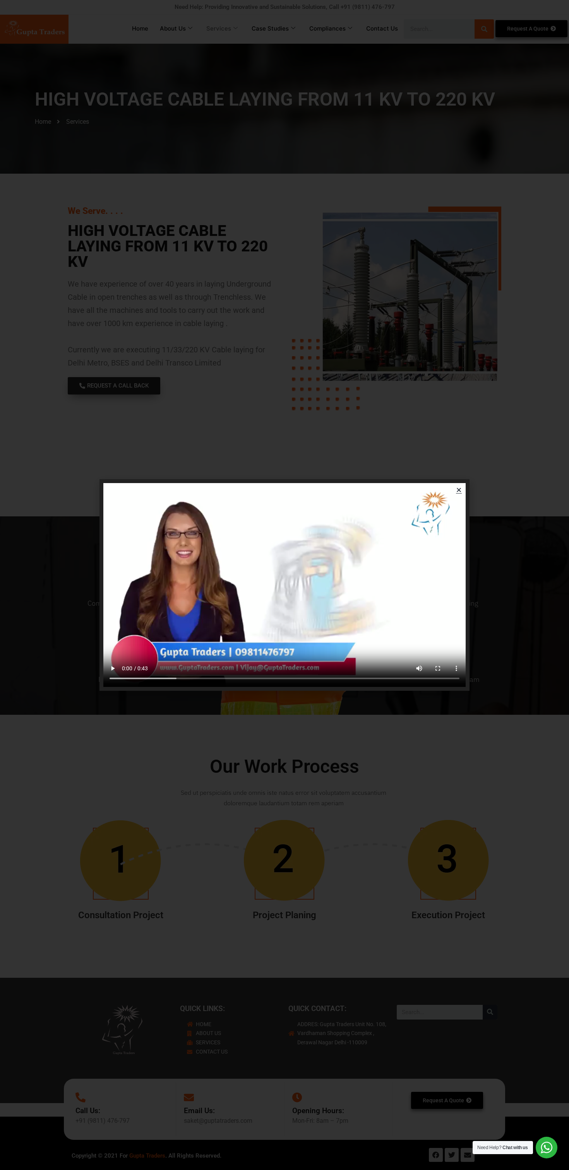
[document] (284, 585)
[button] (459, 490)
